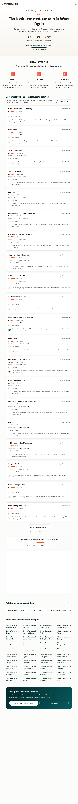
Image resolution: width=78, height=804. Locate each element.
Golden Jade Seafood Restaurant (20, 276)
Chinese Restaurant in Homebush (64, 650)
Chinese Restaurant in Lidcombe (12, 661)
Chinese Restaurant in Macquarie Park (64, 644)
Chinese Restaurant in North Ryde (47, 644)
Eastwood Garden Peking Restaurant (21, 213)
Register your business (39, 50)
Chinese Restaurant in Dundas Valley (12, 638)
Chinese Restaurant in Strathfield (12, 679)
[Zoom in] (69, 553)
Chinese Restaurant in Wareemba (64, 661)
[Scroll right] (70, 603)
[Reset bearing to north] (69, 558)
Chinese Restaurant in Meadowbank (47, 626)
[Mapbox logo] (11, 592)
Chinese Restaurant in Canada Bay (47, 661)
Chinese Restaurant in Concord (47, 650)
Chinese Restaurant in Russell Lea (12, 673)
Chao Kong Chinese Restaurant (19, 359)
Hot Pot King (12, 338)
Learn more (54, 703)
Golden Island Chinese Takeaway (20, 109)
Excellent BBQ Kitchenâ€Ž (17, 506)
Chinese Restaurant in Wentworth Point (29, 632)
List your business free (25, 703)
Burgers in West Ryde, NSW (16, 610)
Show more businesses (38, 527)
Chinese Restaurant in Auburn (47, 667)
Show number (66, 108)
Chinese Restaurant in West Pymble (47, 656)
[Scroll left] (66, 603)
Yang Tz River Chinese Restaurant (20, 318)
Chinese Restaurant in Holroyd (64, 679)
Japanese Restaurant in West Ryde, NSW (63, 610)
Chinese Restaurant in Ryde (47, 632)
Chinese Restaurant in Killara (29, 679)
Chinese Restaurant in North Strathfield (29, 650)
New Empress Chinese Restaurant (20, 234)
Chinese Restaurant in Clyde (29, 656)
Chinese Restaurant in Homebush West (12, 656)
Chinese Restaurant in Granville (64, 667)
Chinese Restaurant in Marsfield (12, 644)
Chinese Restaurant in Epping (64, 638)
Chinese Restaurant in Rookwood (64, 673)
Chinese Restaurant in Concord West (29, 644)
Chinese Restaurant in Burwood (47, 679)
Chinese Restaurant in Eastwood (12, 632)
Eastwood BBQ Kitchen (16, 485)
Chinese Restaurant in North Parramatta (64, 656)
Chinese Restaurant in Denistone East (64, 626)
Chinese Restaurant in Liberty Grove (29, 638)
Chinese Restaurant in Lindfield (29, 673)
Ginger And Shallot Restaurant (19, 255)
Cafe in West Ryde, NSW (37, 610)
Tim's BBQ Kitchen (15, 150)
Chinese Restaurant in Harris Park (29, 661)
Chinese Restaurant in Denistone (29, 626)
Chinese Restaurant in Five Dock (47, 673)
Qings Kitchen (13, 130)
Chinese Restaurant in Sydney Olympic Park (47, 638)
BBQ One (11, 192)
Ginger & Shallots (14, 464)
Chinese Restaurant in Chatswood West (29, 667)
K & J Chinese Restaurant (17, 380)
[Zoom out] (69, 556)
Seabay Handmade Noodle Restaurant (22, 401)
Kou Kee (11, 422)
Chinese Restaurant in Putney (64, 632)
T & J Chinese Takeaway (17, 297)
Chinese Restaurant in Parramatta (12, 667)
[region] (39, 572)
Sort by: (57, 101)
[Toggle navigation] (75, 4)
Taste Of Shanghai (15, 171)
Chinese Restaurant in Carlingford (12, 650)
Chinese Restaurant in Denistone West (12, 626)
